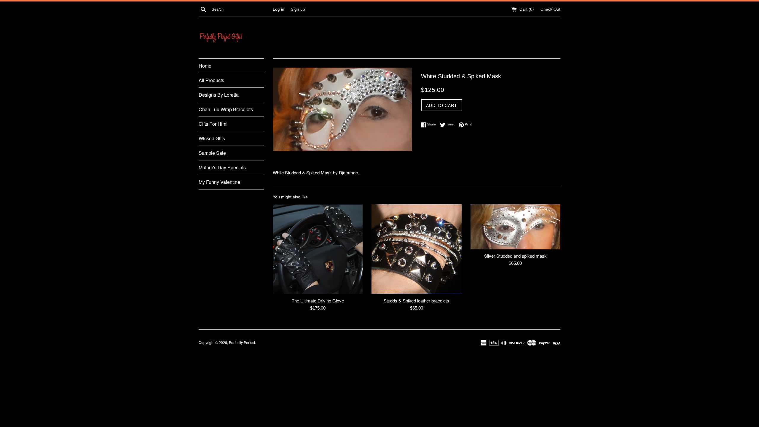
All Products (211, 80)
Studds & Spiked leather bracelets (416, 300)
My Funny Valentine (219, 182)
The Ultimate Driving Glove (318, 300)
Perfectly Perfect (242, 342)
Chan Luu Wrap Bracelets (226, 109)
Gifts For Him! (213, 123)
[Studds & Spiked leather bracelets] (416, 249)
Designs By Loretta (219, 94)
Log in (278, 9)
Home (205, 65)
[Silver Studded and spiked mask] (515, 226)
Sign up (298, 9)
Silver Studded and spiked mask (515, 256)
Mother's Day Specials (222, 167)
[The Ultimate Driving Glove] (318, 249)
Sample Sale (212, 152)
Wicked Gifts (212, 138)
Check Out (550, 9)
